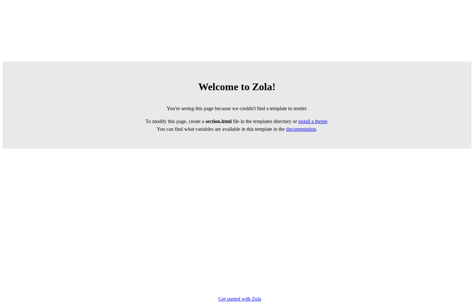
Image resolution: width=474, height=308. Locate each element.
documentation (301, 129)
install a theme (312, 121)
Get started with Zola (239, 299)
